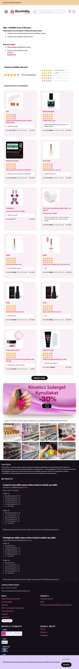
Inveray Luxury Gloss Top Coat (52, 170)
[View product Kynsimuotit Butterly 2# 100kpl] (14, 206)
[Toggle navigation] (6, 11)
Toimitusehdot (7, 602)
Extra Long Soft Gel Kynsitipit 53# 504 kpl (18, 170)
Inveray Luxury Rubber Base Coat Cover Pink (56, 264)
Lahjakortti (6, 617)
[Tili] (69, 11)
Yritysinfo (5, 614)
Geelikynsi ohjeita (46, 599)
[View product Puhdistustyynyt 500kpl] (51, 206)
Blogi (42, 602)
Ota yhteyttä (7, 621)
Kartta (25, 487)
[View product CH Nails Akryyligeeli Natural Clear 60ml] (51, 348)
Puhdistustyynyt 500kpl (50, 213)
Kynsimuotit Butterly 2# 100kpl (15, 211)
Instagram (44, 635)
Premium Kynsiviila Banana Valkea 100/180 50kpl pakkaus (19, 121)
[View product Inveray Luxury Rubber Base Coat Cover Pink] (51, 253)
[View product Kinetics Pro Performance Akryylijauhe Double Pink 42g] (14, 348)
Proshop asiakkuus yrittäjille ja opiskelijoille (55, 605)
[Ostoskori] (73, 11)
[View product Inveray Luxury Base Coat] (14, 253)
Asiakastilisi (11, 55)
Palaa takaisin (12, 47)
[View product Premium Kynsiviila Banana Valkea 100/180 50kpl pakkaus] (14, 110)
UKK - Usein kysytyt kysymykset (13, 608)
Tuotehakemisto (7, 611)
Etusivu (10, 52)
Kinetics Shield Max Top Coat (15, 312)
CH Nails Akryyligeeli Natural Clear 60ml (54, 359)
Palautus (5, 605)
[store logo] (20, 12)
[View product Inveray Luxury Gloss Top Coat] (51, 159)
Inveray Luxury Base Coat (13, 264)
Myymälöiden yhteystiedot (11, 599)
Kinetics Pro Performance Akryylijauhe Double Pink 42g (20, 360)
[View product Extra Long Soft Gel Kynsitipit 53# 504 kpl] (14, 159)
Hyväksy (66, 665)
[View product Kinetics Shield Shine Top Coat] (51, 301)
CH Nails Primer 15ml (49, 120)
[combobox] (48, 12)
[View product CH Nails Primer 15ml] (51, 110)
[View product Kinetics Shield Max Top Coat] (14, 301)
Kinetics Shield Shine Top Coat (52, 312)
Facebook (43, 632)
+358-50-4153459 (12, 490)
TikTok (42, 629)
